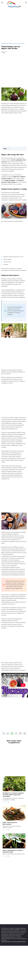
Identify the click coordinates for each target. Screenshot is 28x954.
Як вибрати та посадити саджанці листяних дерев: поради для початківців (13, 794)
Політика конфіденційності (19, 941)
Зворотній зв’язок (6, 941)
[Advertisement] (14, 27)
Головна (3, 43)
